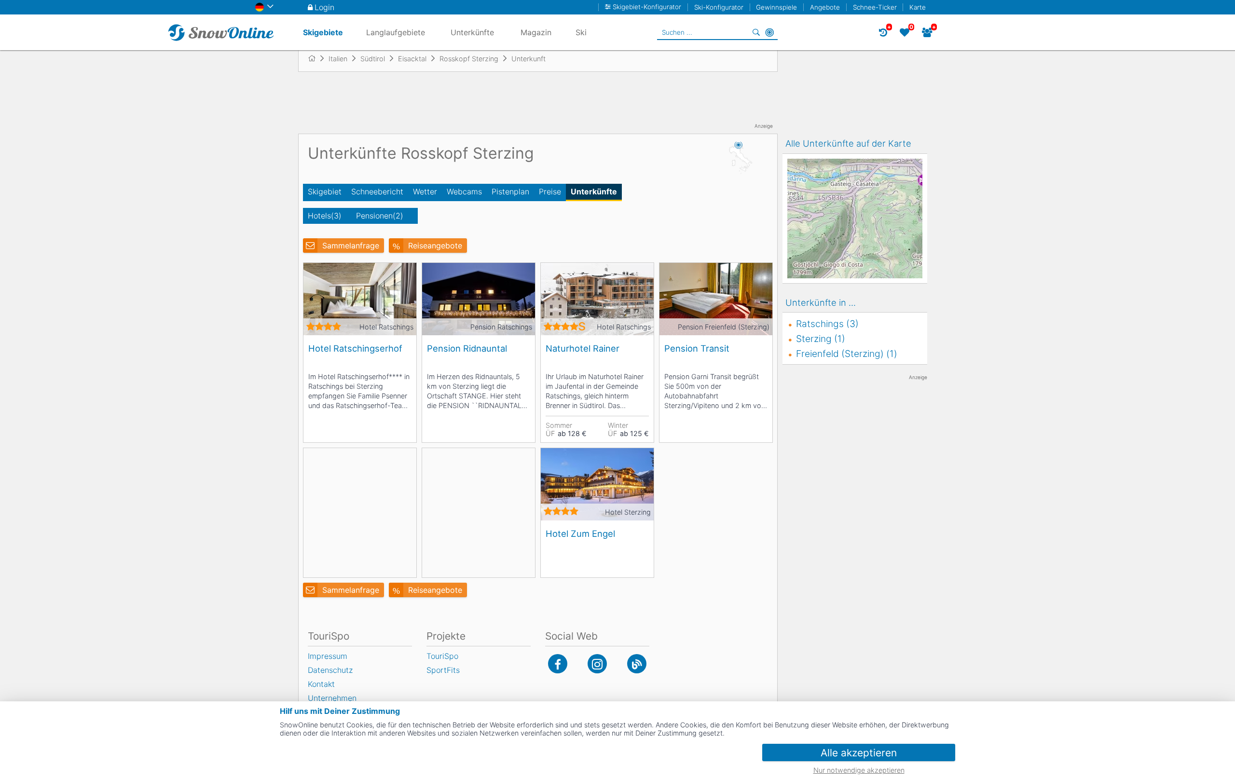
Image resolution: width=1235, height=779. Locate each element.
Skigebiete (323, 32)
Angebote (825, 7)
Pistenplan (510, 191)
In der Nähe (769, 32)
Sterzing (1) (820, 338)
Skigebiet (325, 191)
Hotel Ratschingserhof (355, 348)
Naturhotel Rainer (582, 348)
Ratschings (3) (827, 323)
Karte (917, 7)
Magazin (536, 32)
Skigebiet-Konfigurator (647, 7)
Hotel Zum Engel (580, 533)
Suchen (756, 32)
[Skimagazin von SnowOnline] (636, 663)
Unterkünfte (594, 191)
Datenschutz (330, 670)
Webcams (464, 191)
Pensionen (379, 215)
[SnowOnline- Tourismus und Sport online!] (316, 58)
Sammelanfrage (350, 245)
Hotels (325, 215)
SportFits (443, 670)
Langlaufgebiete (395, 32)
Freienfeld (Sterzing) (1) (846, 353)
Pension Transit (696, 348)
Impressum (327, 656)
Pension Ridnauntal (467, 348)
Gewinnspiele (776, 7)
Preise (550, 191)
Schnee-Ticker (875, 7)
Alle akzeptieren (859, 753)
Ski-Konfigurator (718, 7)
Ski (581, 32)
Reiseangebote (435, 245)
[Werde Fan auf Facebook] (557, 663)
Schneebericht (377, 191)
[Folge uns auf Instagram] (597, 663)
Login (324, 7)
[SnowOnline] (221, 32)
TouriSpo (442, 656)
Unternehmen (332, 698)
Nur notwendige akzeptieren (859, 770)
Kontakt (321, 684)
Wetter (425, 191)
